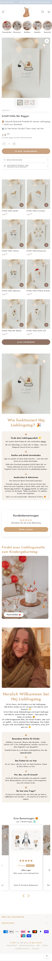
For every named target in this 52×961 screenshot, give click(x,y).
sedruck (27, 489)
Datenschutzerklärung (26, 945)
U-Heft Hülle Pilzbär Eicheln (38, 290)
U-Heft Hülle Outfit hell (36, 330)
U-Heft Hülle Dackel (10, 210)
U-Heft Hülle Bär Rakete (12, 330)
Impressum (35, 949)
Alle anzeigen (26, 342)
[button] (42, 12)
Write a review (26, 529)
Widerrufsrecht (12, 945)
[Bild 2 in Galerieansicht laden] (26, 102)
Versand (11, 138)
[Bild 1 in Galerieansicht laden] (20, 102)
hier (12, 489)
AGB (38, 945)
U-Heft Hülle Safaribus (11, 290)
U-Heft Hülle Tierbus (10, 250)
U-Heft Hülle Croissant (36, 210)
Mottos (43, 441)
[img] (26, 860)
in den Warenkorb (26, 151)
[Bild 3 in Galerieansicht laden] (32, 102)
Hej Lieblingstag (22, 943)
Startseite (6, 110)
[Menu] (3, 12)
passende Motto (25, 752)
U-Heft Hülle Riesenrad (36, 250)
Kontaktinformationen (22, 949)
